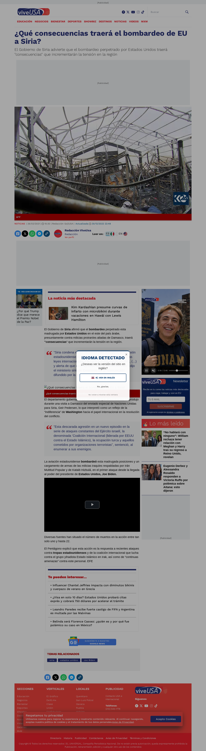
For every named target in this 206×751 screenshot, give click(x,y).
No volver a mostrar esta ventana (103, 395)
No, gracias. (103, 386)
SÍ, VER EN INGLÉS (103, 377)
